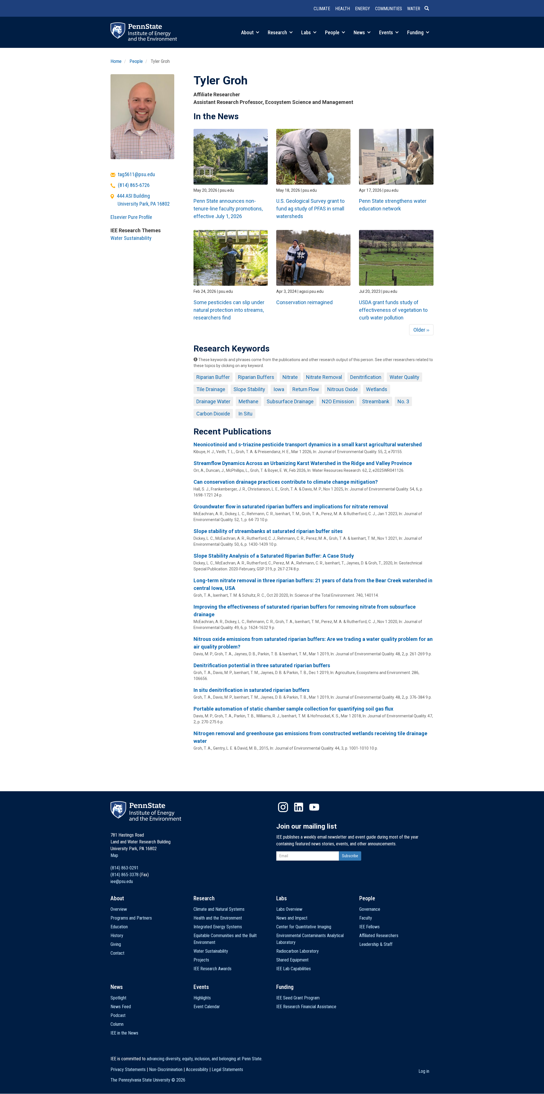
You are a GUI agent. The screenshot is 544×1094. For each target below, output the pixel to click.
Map (114, 855)
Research (278, 32)
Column (117, 1024)
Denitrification (365, 377)
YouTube (314, 807)
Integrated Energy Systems (218, 926)
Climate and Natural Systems (219, 909)
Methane (248, 401)
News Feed (120, 1006)
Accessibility (197, 1069)
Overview (118, 909)
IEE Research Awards (212, 968)
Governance (369, 909)
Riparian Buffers (256, 377)
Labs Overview (289, 909)
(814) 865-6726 (134, 185)
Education (119, 926)
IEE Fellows (369, 926)
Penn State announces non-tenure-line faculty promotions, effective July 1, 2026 (228, 208)
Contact (117, 953)
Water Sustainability (131, 238)
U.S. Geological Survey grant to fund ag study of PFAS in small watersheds (310, 208)
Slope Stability (249, 389)
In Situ (245, 414)
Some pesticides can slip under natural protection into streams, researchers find (229, 310)
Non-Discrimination (165, 1069)
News (360, 32)
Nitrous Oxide (342, 389)
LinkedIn (299, 807)
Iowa (278, 389)
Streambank (375, 401)
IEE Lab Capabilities (293, 968)
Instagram (283, 807)
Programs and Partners (131, 918)
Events (386, 32)
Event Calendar (207, 1006)
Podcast (118, 1015)
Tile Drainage (210, 389)
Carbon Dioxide (213, 414)
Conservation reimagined (304, 302)
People (333, 32)
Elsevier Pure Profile (131, 217)
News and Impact (291, 918)
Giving (115, 944)
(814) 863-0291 (124, 868)
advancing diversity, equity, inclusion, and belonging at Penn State (204, 1058)
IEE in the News (124, 1033)
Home (116, 61)
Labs (306, 32)
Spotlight (118, 998)
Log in (423, 1071)
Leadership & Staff (375, 944)
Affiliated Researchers (378, 935)
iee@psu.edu (121, 881)
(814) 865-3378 (124, 874)
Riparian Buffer (213, 377)
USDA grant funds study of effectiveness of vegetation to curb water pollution (393, 310)
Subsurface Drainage (290, 401)
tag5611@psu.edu (136, 174)
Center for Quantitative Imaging (303, 926)
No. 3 (403, 401)
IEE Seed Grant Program (298, 998)
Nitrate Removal (324, 377)
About (248, 32)
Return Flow (305, 389)
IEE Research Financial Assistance (306, 1006)
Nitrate (290, 377)
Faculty (365, 918)
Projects (201, 960)
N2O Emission (338, 401)
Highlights (202, 998)
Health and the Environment (218, 918)
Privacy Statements (128, 1069)
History (116, 935)
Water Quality (404, 377)
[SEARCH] (429, 8)
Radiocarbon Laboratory (297, 951)
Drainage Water (213, 401)
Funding (416, 32)
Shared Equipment (292, 960)
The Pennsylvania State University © (147, 1080)
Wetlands (376, 389)
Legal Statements (227, 1069)
